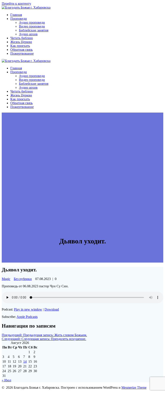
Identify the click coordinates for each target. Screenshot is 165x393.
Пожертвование (22, 53)
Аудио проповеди (32, 22)
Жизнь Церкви (21, 42)
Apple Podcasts (27, 317)
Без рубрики (23, 279)
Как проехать (20, 46)
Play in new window (28, 309)
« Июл (6, 380)
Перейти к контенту (16, 3)
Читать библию (21, 38)
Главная (16, 15)
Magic (6, 279)
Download (51, 309)
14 (25, 361)
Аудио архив (28, 34)
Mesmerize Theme (134, 387)
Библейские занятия (33, 30)
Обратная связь (21, 49)
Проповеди (18, 18)
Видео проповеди (32, 26)
